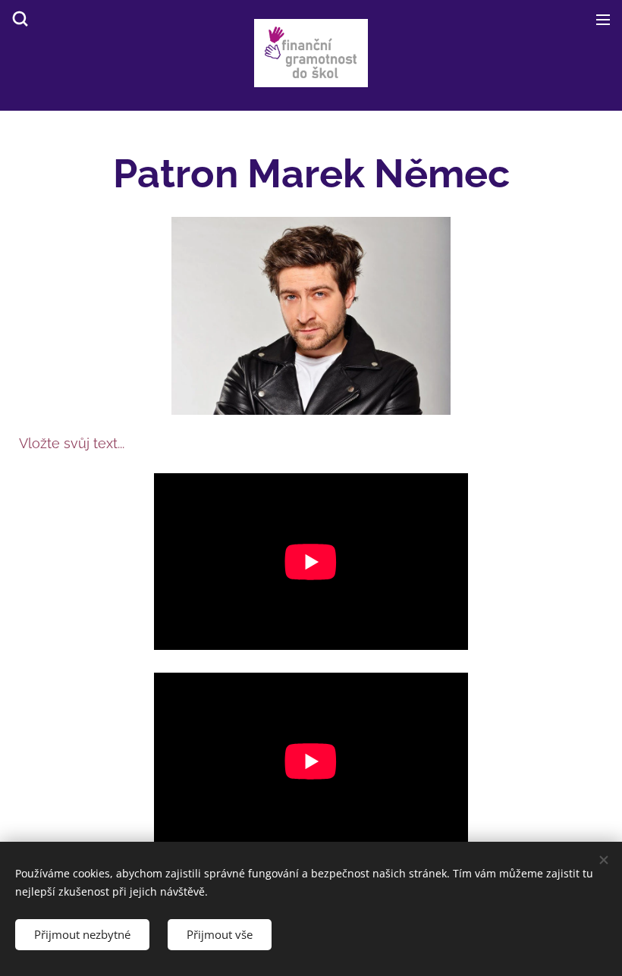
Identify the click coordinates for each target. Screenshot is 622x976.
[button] (19, 19)
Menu (603, 19)
